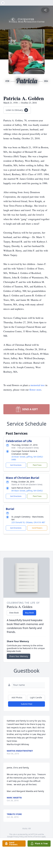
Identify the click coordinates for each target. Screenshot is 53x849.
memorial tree (37, 385)
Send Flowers (37, 528)
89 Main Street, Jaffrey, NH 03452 (27, 490)
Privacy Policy (18, 836)
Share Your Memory (18, 656)
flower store (35, 389)
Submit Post (26, 704)
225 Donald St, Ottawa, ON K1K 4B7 (28, 522)
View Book (14, 612)
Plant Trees (37, 465)
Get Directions (15, 465)
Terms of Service (34, 836)
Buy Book (29, 612)
